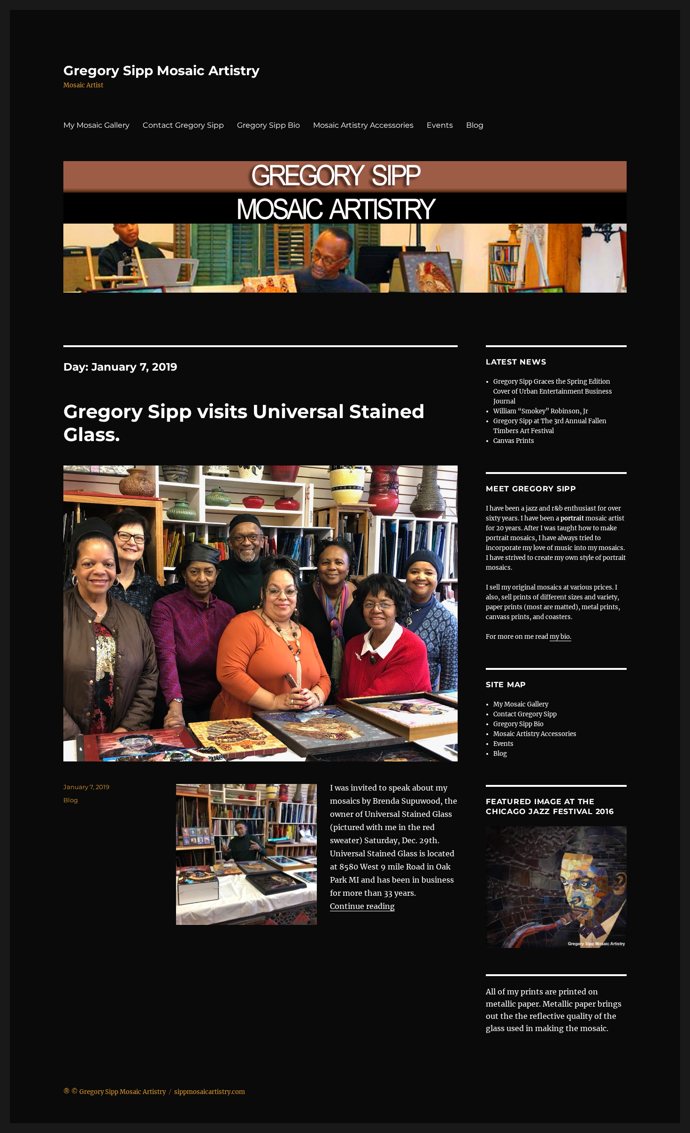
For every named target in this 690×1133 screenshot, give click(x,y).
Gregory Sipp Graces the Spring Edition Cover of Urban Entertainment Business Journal (552, 391)
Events (440, 125)
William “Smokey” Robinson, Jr (540, 411)
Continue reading (362, 906)
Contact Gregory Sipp (183, 125)
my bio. (560, 637)
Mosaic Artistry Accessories (363, 125)
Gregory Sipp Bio (268, 125)
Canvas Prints (513, 441)
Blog (474, 125)
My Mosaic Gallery (96, 125)
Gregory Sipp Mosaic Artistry (161, 70)
